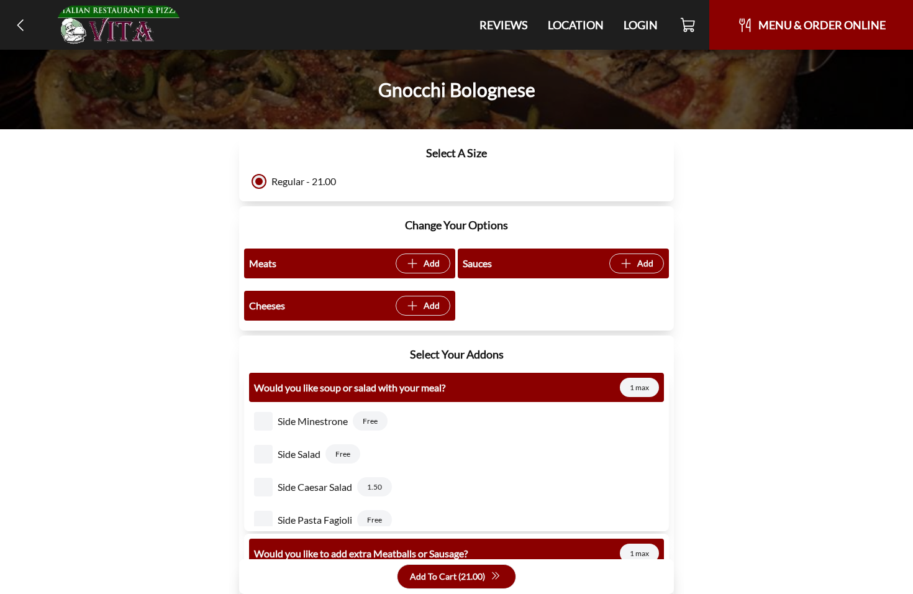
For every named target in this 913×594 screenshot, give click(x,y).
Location (576, 25)
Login (641, 25)
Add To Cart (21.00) (447, 576)
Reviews (503, 25)
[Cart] (688, 25)
